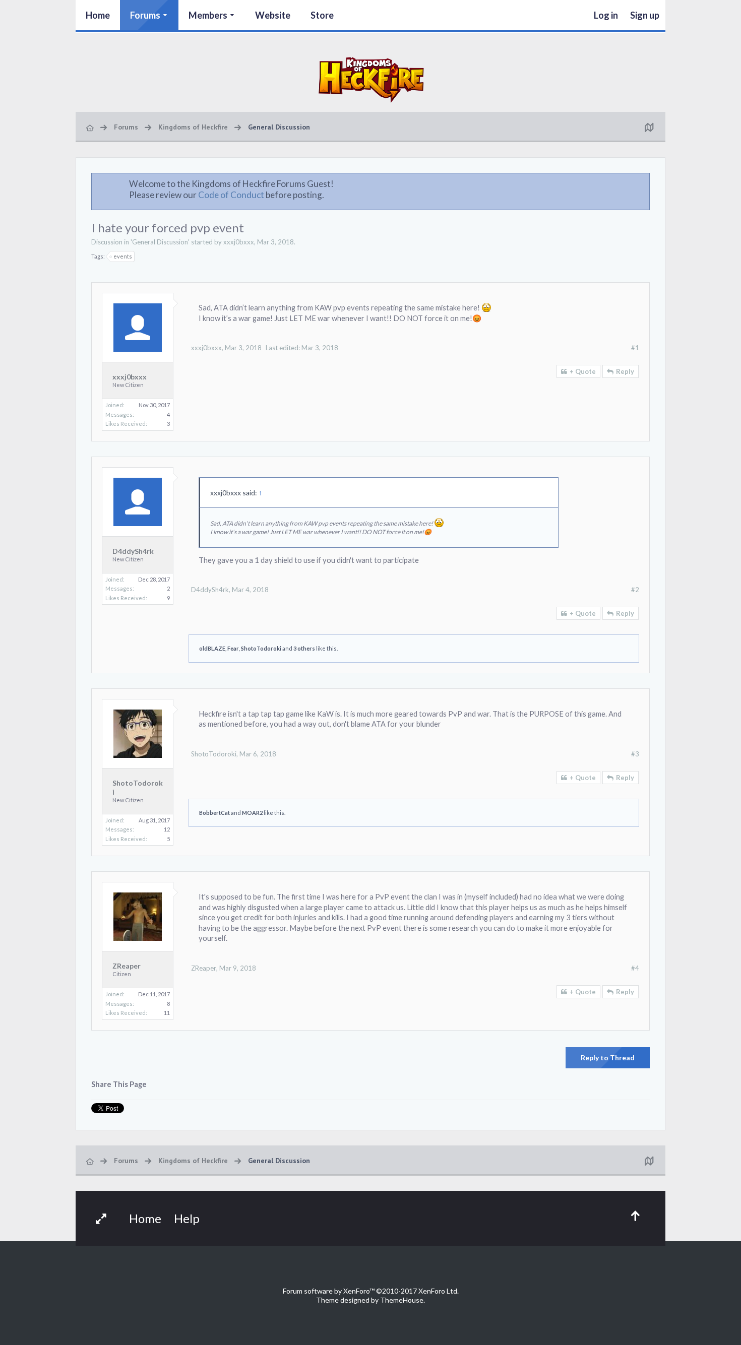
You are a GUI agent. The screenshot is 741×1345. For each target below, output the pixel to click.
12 (167, 829)
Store (322, 15)
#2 (635, 590)
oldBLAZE (212, 648)
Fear (233, 648)
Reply (625, 371)
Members (208, 15)
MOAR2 (252, 812)
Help (187, 1218)
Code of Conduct (231, 194)
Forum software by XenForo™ (371, 1291)
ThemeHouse (401, 1300)
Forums (145, 15)
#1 (635, 348)
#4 (635, 968)
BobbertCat (214, 812)
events (122, 256)
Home (98, 15)
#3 (635, 754)
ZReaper (126, 966)
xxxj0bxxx (238, 242)
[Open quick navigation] (648, 127)
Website (272, 15)
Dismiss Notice (643, 183)
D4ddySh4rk (133, 551)
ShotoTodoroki (261, 648)
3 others (304, 648)
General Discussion (160, 242)
